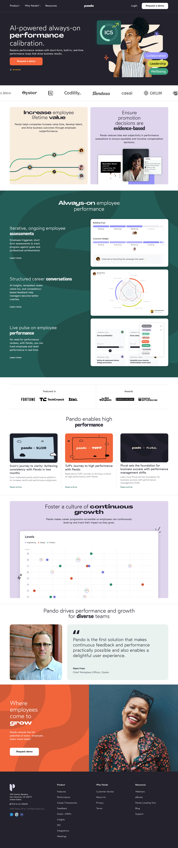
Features (61, 792)
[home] (89, 5)
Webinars (140, 792)
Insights (61, 820)
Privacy (100, 803)
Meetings (61, 836)
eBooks (139, 797)
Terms (99, 808)
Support (139, 814)
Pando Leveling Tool (145, 803)
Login (134, 6)
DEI (59, 825)
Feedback (62, 808)
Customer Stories (105, 792)
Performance (63, 797)
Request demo (24, 751)
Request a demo (155, 6)
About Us (101, 797)
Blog (137, 808)
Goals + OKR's (64, 814)
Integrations (63, 831)
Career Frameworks (67, 803)
